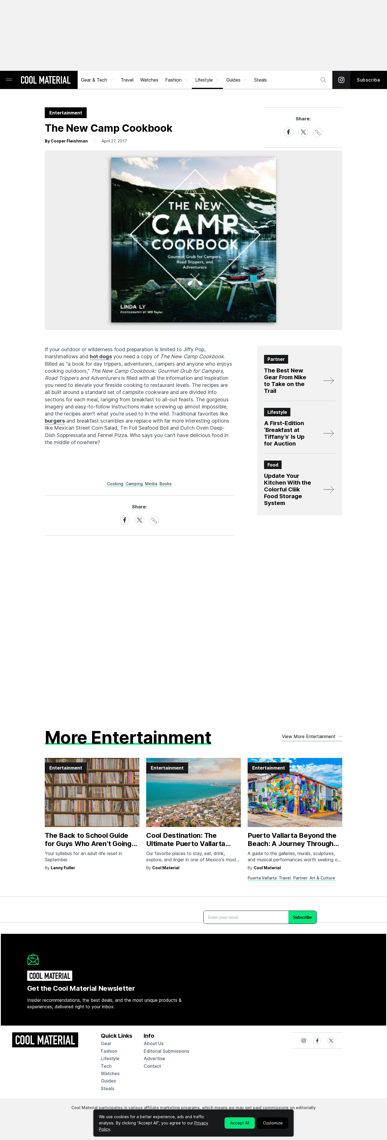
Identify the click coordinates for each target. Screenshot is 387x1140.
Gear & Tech (94, 80)
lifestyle (110, 1058)
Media (151, 483)
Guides (233, 80)
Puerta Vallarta (262, 877)
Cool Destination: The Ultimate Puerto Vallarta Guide (185, 843)
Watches (149, 80)
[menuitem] (97, 80)
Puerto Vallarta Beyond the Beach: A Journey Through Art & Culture (292, 843)
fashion (109, 1051)
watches (110, 1073)
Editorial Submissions (166, 1051)
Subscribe (368, 80)
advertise (154, 1058)
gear (106, 1043)
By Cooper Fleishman (66, 140)
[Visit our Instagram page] (341, 79)
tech (106, 1066)
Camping (134, 483)
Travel (127, 80)
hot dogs (101, 356)
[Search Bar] (323, 80)
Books (166, 483)
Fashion (173, 80)
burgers (55, 421)
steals (260, 80)
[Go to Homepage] (45, 80)
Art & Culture (322, 877)
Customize (273, 1122)
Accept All (239, 1122)
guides (108, 1081)
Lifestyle (204, 80)
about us (153, 1043)
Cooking (115, 483)
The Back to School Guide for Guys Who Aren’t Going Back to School (88, 843)
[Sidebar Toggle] (9, 80)
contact (152, 1066)
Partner (300, 877)
